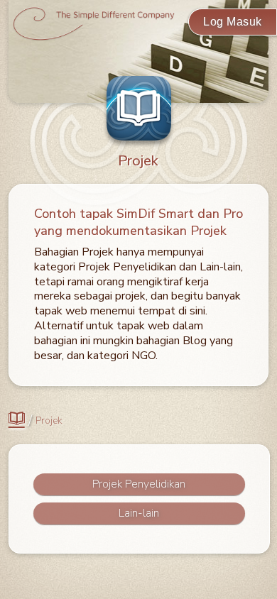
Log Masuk (232, 22)
